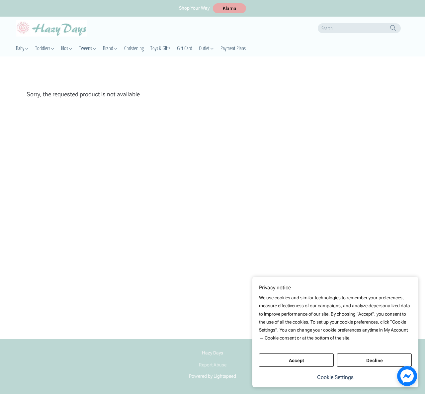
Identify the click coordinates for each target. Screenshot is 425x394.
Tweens (86, 48)
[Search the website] (393, 28)
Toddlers (43, 48)
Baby (20, 48)
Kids (65, 48)
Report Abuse (212, 364)
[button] (229, 8)
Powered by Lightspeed (212, 376)
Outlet (205, 48)
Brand (108, 48)
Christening (134, 48)
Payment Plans (233, 48)
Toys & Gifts (160, 48)
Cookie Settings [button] (335, 377)
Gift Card (184, 48)
